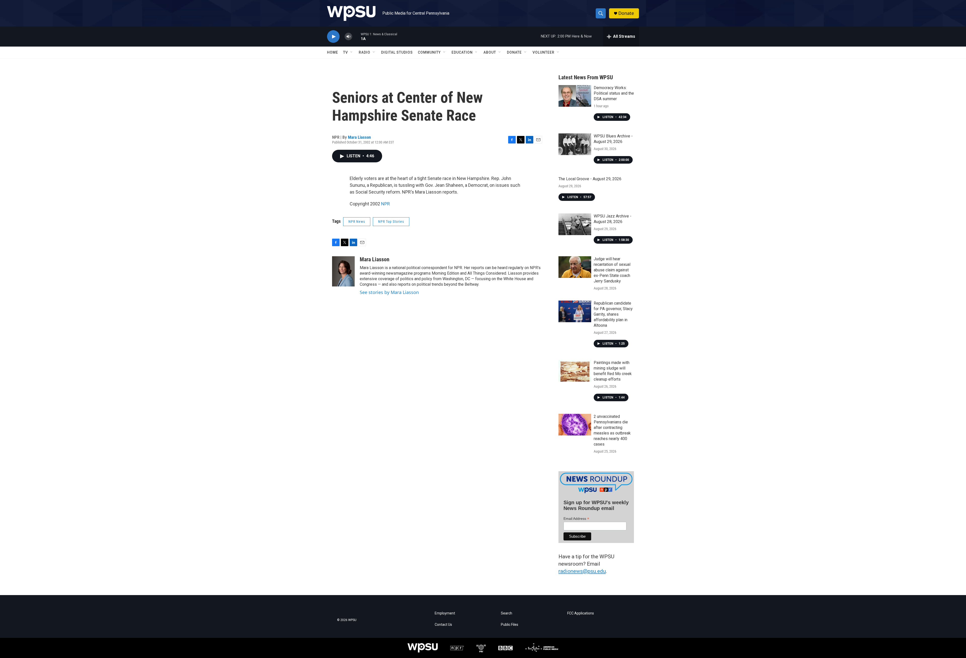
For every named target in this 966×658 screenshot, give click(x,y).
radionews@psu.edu (582, 571)
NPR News (356, 222)
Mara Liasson (359, 137)
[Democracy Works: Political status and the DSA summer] (574, 96)
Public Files (509, 625)
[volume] (348, 36)
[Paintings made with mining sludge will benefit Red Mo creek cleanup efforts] (574, 371)
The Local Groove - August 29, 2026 (589, 178)
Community (429, 52)
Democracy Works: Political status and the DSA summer (614, 93)
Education (462, 52)
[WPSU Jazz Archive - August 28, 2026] (574, 224)
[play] (333, 37)
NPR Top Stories (391, 222)
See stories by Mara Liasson (389, 292)
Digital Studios (397, 52)
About (490, 52)
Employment (445, 613)
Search (506, 613)
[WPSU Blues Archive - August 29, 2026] (574, 144)
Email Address (576, 518)
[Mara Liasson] (343, 271)
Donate (626, 13)
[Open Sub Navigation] (352, 52)
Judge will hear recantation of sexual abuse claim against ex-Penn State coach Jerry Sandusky (612, 270)
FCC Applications (580, 613)
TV (345, 52)
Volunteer (543, 52)
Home (332, 52)
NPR (385, 203)
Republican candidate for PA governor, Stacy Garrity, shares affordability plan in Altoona (613, 314)
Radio (364, 52)
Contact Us (443, 625)
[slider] (356, 36)
